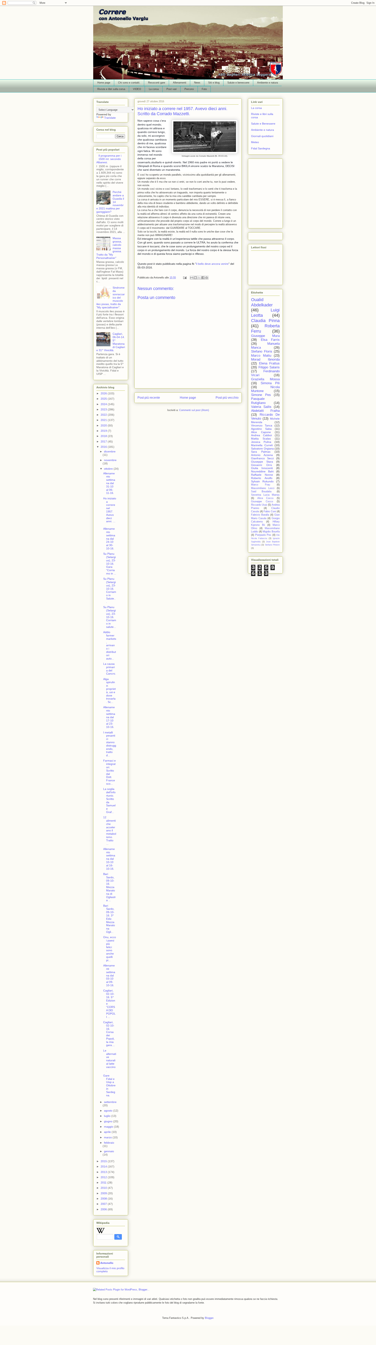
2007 (104, 1203)
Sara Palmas (260, 451)
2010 (104, 1187)
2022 (104, 414)
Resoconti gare (156, 82)
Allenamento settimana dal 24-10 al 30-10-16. (109, 538)
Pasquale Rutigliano (258, 401)
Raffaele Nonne (262, 474)
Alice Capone (261, 432)
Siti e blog (214, 82)
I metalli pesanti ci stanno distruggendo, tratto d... (109, 744)
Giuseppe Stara (262, 461)
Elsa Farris (270, 340)
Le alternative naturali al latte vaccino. (109, 1060)
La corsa (154, 89)
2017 (104, 441)
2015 (104, 1161)
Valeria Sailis (261, 407)
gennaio (109, 1151)
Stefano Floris (261, 351)
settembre (110, 1102)
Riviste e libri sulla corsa (111, 89)
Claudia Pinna (265, 320)
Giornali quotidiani (262, 136)
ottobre (109, 468)
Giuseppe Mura (265, 336)
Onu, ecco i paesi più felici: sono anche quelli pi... (109, 949)
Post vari (171, 89)
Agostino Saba (261, 428)
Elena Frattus (269, 363)
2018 (104, 436)
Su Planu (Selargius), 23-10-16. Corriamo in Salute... (109, 590)
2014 (104, 1166)
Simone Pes (261, 395)
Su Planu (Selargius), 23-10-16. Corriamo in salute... (109, 617)
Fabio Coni (270, 511)
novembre (110, 460)
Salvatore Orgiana (262, 448)
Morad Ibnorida (265, 359)
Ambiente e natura (267, 82)
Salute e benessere (238, 82)
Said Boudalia (261, 491)
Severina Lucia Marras (265, 494)
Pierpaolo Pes (263, 535)
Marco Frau (260, 484)
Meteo (255, 142)
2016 (104, 446)
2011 (104, 1182)
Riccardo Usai (259, 504)
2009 (104, 1193)
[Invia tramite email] (192, 278)
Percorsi (189, 89)
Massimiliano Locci (262, 488)
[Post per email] (184, 277)
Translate (110, 117)
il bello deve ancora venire (212, 263)
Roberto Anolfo (261, 478)
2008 (104, 1198)
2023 (104, 409)
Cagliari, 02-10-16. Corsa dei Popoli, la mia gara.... (109, 1034)
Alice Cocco (265, 498)
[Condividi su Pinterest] (207, 278)
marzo (108, 1137)
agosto (108, 1110)
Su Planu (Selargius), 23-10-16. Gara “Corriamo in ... (109, 563)
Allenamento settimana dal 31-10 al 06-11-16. (109, 483)
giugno (108, 1121)
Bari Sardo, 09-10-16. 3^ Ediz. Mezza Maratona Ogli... (109, 918)
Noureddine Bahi (262, 471)
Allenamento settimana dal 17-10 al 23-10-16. (109, 717)
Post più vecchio (227, 397)
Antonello (106, 1262)
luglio (107, 1115)
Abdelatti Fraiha (265, 411)
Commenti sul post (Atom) (194, 410)
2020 (104, 425)
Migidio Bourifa (271, 531)
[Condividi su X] (199, 278)
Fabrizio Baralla (260, 514)
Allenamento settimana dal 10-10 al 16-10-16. (109, 858)
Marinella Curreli (262, 445)
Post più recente (148, 397)
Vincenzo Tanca (261, 425)
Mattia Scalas (261, 438)
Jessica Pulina (261, 441)
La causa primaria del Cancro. (109, 668)
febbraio (109, 1142)
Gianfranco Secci (262, 458)
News (197, 82)
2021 (104, 420)
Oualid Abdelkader (262, 302)
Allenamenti (179, 82)
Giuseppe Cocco (262, 501)
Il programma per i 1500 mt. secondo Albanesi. (108, 159)
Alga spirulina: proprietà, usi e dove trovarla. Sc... (109, 690)
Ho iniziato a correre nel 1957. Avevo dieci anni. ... (109, 510)
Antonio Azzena (262, 455)
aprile (108, 1131)
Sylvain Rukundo (262, 481)
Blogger (209, 1317)
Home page (103, 82)
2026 (104, 393)
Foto (204, 89)
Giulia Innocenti (262, 468)
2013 (104, 1172)
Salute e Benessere (263, 123)
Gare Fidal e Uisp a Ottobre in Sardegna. (109, 1085)
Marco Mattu (261, 355)
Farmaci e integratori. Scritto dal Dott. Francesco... (109, 772)
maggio (109, 1126)
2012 (104, 1177)
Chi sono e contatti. (129, 82)
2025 (104, 398)
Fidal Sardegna (260, 148)
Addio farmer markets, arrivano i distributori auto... (109, 645)
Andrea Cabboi (261, 435)
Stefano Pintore (272, 545)
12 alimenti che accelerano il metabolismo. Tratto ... (109, 830)
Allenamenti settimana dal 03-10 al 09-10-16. (109, 975)
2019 (104, 430)
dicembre (110, 451)
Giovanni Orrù (261, 465)
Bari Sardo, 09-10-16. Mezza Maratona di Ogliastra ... (109, 887)
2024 (104, 404)
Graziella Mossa (265, 379)
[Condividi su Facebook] (203, 278)
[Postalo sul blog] (195, 278)
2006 (104, 1209)
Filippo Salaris (269, 367)
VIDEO (137, 89)
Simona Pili (270, 383)
